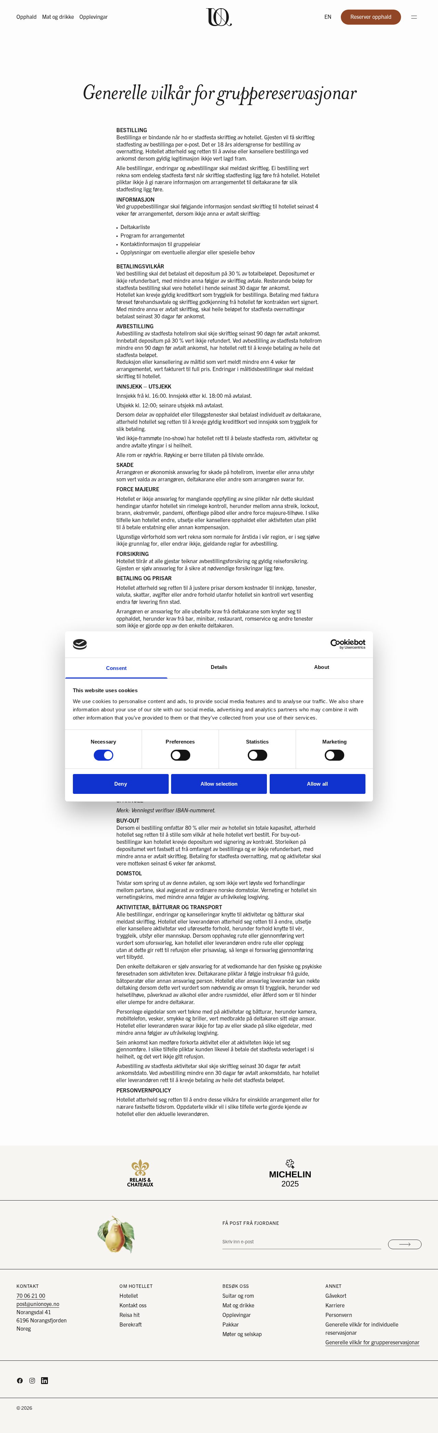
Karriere (335, 1306)
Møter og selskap (242, 1334)
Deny (120, 784)
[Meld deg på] (405, 1244)
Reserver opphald (375, 19)
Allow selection (219, 784)
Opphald (26, 17)
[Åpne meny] (414, 17)
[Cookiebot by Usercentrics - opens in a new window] (335, 644)
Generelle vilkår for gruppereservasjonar (372, 1343)
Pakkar (230, 1325)
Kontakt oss (132, 1306)
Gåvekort (335, 1296)
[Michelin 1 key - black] (290, 1173)
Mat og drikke (58, 17)
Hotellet (128, 1296)
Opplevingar (93, 17)
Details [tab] (219, 667)
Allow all (317, 784)
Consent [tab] (116, 668)
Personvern (338, 1315)
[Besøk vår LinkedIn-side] (44, 1380)
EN (328, 17)
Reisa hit (129, 1315)
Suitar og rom (238, 1296)
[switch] (180, 755)
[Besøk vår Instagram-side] (32, 1380)
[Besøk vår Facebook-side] (19, 1380)
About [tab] (321, 667)
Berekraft (130, 1325)
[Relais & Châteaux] (140, 1173)
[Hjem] (219, 17)
